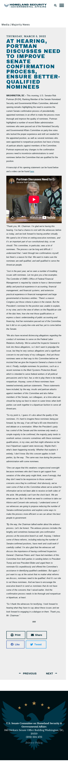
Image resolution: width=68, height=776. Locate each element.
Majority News (21, 24)
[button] (55, 5)
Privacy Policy (34, 742)
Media (5, 24)
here (32, 171)
